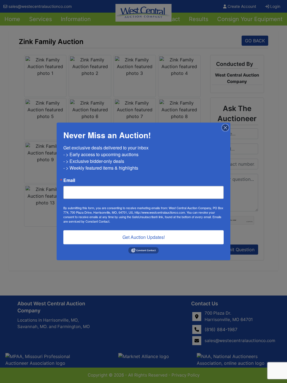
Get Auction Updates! (143, 237)
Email (69, 180)
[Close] (225, 127)
